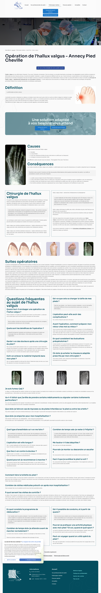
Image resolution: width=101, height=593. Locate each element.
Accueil (26, 5)
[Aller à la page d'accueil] (18, 5)
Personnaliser (12, 559)
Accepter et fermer (31, 559)
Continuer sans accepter (9, 556)
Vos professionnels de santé (38, 5)
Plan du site (76, 579)
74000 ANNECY (38, 575)
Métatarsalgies (47, 555)
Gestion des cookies (78, 576)
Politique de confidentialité (80, 573)
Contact (84, 5)
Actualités (77, 5)
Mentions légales (77, 570)
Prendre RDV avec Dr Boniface (50, 11)
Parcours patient (67, 5)
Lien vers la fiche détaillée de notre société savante (50, 68)
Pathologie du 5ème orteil (61, 555)
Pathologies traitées (54, 5)
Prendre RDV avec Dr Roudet (50, 15)
